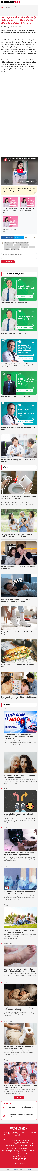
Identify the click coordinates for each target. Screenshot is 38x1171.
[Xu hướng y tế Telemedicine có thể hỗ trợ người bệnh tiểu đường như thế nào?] (19, 350)
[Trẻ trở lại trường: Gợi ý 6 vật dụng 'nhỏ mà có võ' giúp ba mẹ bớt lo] (20, 1073)
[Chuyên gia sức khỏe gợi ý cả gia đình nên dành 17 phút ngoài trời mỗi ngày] (19, 520)
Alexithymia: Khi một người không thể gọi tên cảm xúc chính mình (20, 892)
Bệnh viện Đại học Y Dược (21, 244)
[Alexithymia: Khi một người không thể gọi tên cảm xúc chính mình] (20, 879)
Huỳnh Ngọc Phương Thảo (12, 247)
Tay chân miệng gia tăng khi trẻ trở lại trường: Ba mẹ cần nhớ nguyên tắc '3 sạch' (20, 970)
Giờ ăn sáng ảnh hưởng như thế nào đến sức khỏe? (18, 665)
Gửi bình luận (8, 262)
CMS (16, 1169)
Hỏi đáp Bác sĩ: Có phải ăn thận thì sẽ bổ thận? (27, 209)
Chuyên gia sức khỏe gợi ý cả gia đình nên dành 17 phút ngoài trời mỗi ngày (17, 535)
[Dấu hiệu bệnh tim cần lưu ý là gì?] (19, 319)
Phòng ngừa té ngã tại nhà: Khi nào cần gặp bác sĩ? (18, 461)
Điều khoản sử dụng (19, 1163)
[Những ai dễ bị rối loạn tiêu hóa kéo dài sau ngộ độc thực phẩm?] (20, 1034)
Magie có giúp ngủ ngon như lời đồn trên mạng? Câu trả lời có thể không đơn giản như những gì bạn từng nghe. (20, 1013)
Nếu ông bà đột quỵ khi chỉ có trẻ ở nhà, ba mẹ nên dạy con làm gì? (19, 698)
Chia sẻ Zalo (20, 237)
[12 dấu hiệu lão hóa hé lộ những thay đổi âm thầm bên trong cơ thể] (20, 762)
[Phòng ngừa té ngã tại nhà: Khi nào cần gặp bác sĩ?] (19, 446)
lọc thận (32, 247)
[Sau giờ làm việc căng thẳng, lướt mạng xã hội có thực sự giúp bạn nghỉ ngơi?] (20, 840)
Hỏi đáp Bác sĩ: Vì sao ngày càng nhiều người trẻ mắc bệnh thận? (10, 210)
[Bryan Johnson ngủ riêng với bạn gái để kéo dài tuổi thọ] (19, 553)
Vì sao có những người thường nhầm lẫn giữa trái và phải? (19, 815)
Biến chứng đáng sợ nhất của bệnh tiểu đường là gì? (18, 428)
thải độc (7, 249)
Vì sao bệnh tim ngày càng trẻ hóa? (14, 302)
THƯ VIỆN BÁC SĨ (10, 7)
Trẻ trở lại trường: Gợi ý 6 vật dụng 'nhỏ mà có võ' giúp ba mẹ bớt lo (20, 1086)
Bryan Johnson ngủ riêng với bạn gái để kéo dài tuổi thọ (18, 567)
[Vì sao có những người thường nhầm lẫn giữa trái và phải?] (20, 801)
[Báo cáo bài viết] (35, 237)
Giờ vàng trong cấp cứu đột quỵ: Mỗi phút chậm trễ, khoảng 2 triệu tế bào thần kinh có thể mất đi (20, 736)
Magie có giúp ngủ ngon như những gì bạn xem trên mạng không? (20, 1009)
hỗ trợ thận (25, 247)
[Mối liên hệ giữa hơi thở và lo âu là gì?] (19, 383)
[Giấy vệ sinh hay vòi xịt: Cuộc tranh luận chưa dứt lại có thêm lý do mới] (19, 483)
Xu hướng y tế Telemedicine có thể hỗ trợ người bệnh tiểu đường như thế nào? (17, 365)
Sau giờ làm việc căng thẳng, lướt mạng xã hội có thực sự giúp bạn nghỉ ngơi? (20, 854)
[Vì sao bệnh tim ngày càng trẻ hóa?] (19, 289)
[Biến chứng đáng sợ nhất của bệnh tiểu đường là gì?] (19, 413)
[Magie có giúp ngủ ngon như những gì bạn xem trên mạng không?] (20, 995)
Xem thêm (19, 1097)
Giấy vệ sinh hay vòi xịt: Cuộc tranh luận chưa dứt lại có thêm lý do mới (18, 497)
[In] (25, 237)
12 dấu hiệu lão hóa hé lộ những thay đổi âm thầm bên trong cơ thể (19, 776)
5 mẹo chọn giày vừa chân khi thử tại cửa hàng (16, 633)
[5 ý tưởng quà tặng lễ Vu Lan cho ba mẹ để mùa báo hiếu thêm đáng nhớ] (20, 918)
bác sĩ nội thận (8, 244)
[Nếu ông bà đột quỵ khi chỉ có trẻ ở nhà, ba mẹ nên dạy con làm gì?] (19, 683)
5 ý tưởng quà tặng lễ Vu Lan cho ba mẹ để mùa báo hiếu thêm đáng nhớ (20, 931)
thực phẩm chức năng (22, 242)
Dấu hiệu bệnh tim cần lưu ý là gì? (14, 333)
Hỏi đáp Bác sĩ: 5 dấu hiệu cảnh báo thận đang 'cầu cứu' (10, 229)
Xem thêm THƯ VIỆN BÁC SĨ (14, 274)
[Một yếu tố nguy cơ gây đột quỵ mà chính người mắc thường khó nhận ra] (19, 585)
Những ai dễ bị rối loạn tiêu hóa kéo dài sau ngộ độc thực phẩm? (19, 1047)
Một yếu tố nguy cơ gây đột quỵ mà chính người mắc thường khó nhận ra (17, 600)
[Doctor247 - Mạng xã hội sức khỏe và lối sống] (11, 2)
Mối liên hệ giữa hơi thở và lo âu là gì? (15, 396)
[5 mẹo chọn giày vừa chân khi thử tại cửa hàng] (19, 618)
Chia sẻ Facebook (8, 237)
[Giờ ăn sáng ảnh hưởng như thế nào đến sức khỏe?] (19, 651)
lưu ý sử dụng (15, 249)
